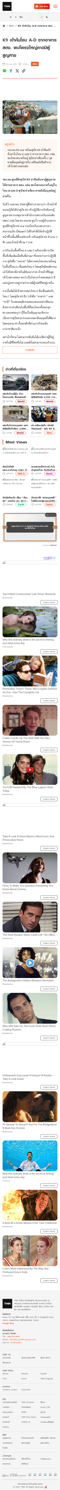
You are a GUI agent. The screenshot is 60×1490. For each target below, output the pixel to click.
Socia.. (50, 504)
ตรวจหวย (6, 1463)
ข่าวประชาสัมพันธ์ (47, 1421)
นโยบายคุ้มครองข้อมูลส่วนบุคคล (30, 1483)
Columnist (25, 1389)
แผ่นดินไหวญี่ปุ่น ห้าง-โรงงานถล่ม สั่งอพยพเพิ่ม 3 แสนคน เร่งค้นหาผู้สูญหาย (15, 395)
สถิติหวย (24, 1463)
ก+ (21, 17)
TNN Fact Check (28, 1417)
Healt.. (50, 473)
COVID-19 (25, 1421)
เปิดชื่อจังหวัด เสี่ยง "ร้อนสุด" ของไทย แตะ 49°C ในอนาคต (15, 499)
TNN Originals (46, 1378)
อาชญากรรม (8, 1412)
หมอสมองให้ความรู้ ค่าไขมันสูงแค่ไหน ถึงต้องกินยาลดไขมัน (43, 468)
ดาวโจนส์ (6, 1421)
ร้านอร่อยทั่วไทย (9, 1458)
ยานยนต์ (6, 1417)
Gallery (6, 1426)
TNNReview (45, 1458)
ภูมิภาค (43, 1412)
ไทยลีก (5, 1447)
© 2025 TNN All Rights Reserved (28, 1486)
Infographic (45, 1417)
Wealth (24, 1373)
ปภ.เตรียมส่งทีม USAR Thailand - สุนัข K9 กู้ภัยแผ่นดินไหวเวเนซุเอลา (44, 427)
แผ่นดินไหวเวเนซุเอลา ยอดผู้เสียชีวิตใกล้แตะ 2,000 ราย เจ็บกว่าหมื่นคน (15, 427)
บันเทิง (23, 1412)
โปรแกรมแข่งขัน (27, 1437)
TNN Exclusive (27, 1402)
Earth (21, 504)
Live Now (44, 6)
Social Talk (45, 1407)
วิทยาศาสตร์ (26, 1407)
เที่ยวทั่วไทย (25, 1458)
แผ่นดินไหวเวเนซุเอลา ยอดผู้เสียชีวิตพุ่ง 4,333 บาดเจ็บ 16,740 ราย (44, 395)
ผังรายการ (7, 1362)
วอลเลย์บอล (7, 1442)
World (21, 401)
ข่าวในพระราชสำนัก (10, 1402)
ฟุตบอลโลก (44, 1442)
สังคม (11, 26)
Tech (5, 1378)
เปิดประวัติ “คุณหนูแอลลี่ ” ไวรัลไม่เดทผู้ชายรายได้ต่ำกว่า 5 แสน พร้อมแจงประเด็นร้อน (43, 499)
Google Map (8, 1323)
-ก (10, 17)
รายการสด (7, 1357)
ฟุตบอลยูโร (25, 1442)
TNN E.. (21, 473)
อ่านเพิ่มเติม (30, 349)
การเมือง (6, 1407)
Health (43, 1373)
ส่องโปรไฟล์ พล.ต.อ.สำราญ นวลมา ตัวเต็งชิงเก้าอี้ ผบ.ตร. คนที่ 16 (15, 468)
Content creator (10, 1389)
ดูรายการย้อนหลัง (28, 1357)
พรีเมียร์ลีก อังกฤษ (48, 1437)
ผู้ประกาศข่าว (45, 1357)
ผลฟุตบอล (7, 1437)
